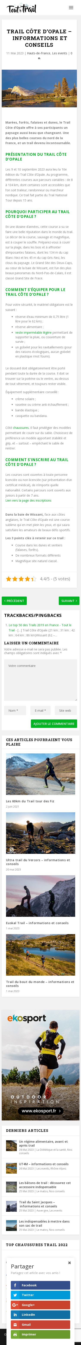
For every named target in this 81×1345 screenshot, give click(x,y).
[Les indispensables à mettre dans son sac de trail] (11, 1225)
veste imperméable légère (33, 332)
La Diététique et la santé (51, 1150)
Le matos (42, 1191)
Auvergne (42, 1210)
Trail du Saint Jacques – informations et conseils (38, 1204)
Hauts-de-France (38, 53)
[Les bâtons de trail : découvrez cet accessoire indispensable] (11, 1187)
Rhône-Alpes (58, 1168)
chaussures (21, 428)
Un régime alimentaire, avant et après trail (43, 1143)
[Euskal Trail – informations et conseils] (40, 896)
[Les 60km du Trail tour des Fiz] (40, 774)
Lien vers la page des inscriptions (28, 500)
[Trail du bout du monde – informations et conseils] (40, 955)
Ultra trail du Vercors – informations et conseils (38, 862)
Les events (59, 53)
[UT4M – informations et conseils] (11, 1168)
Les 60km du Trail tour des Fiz (30, 801)
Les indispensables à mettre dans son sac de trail (44, 1223)
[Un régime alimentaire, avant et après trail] (11, 1145)
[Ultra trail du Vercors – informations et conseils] (40, 833)
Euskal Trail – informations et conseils (37, 923)
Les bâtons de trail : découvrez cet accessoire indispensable (45, 1185)
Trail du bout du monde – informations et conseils (40, 984)
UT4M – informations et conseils (43, 1164)
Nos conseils (57, 1191)
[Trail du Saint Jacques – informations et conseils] (11, 1206)
